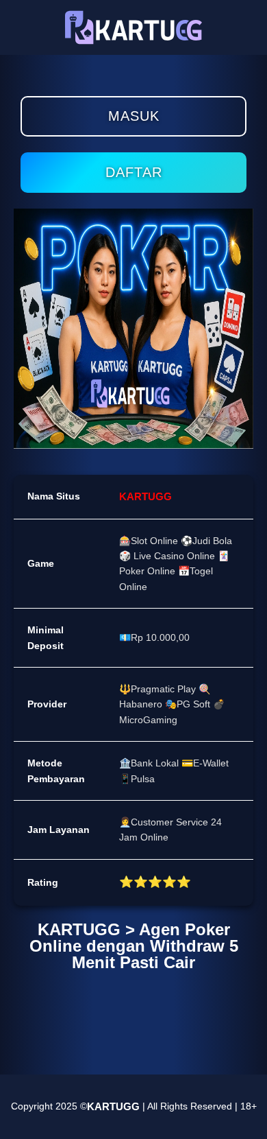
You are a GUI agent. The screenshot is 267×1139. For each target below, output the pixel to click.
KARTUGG (145, 496)
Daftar (133, 172)
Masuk (134, 116)
